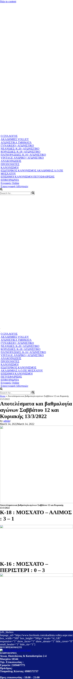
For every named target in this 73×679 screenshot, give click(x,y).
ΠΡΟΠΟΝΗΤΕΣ (10, 164)
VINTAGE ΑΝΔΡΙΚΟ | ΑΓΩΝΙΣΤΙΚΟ (22, 157)
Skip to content (8, 1)
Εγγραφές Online (10, 183)
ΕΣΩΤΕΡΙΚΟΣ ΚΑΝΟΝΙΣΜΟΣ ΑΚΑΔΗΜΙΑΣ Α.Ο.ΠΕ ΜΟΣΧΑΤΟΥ (32, 172)
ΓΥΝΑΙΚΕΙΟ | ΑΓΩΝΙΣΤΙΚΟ (17, 145)
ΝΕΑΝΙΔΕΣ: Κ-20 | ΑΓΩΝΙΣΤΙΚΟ (20, 148)
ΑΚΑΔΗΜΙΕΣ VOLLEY (15, 139)
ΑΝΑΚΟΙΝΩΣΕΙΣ (11, 161)
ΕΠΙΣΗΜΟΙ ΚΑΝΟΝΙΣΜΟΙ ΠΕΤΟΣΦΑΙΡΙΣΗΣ (27, 176)
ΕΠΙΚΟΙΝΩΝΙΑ (10, 179)
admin (6, 420)
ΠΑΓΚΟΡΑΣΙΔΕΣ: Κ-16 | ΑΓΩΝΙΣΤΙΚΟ (23, 154)
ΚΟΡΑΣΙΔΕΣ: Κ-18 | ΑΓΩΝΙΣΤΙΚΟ (20, 151)
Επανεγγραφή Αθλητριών (14, 186)
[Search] (33, 193)
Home (2, 396)
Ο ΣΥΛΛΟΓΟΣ (9, 136)
